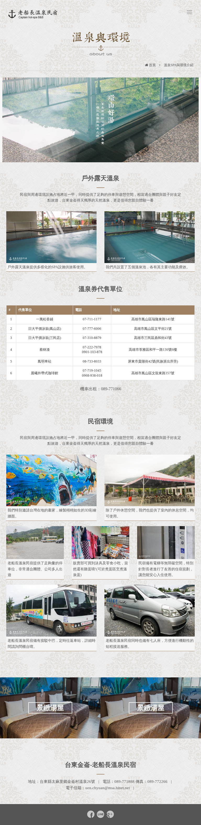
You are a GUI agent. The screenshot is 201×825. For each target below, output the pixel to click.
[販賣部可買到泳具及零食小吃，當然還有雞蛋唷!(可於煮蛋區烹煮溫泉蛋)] (100, 542)
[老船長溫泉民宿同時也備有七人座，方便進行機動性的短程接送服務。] (149, 611)
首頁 (152, 65)
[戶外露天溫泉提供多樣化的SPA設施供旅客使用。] (51, 237)
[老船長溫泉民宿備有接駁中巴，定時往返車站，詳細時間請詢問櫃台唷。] (51, 611)
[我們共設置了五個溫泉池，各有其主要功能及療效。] (149, 237)
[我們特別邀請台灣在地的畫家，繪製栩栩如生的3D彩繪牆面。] (51, 480)
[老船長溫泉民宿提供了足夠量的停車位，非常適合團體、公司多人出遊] (35, 542)
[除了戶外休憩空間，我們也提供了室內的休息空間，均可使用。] (149, 480)
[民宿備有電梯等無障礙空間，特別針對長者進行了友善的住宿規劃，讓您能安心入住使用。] (166, 542)
